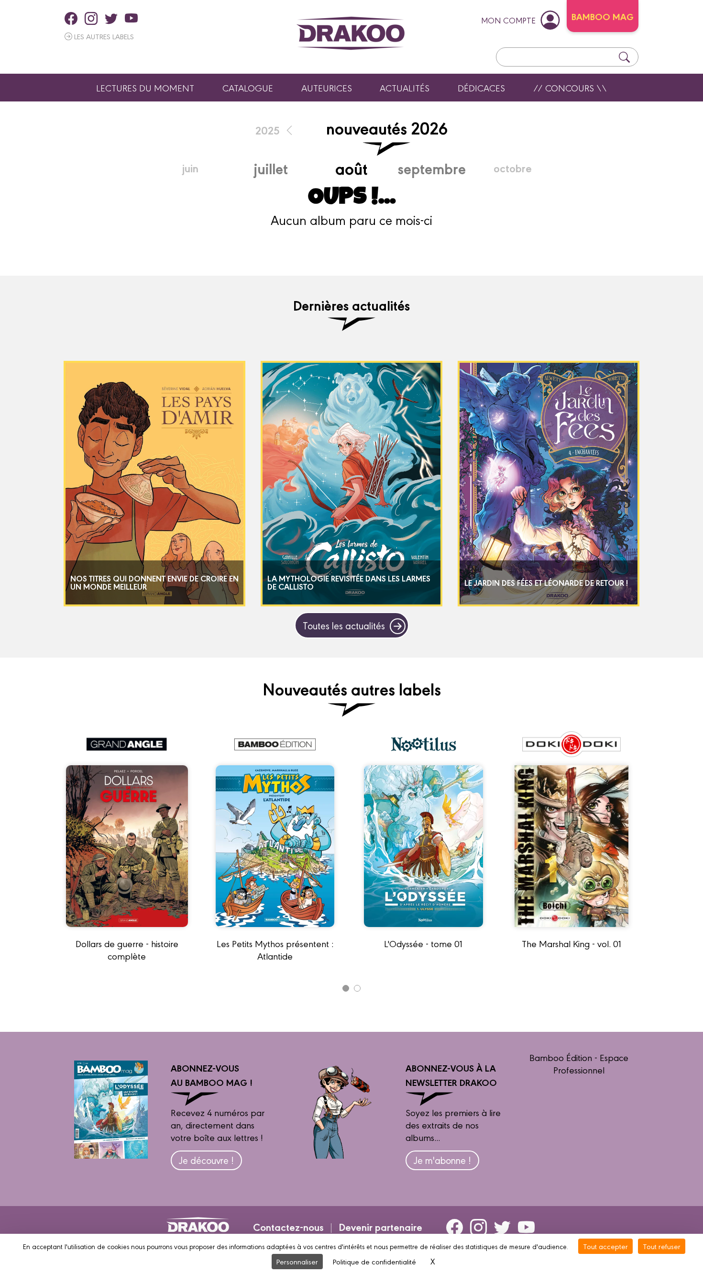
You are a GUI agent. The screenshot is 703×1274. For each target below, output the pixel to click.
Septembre (432, 168)
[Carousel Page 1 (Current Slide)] (345, 988)
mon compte (508, 19)
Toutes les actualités (344, 625)
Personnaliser (297, 1261)
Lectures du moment (145, 87)
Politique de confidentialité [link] (374, 1261)
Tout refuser (662, 1246)
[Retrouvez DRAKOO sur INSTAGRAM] (91, 18)
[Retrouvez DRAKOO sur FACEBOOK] (71, 18)
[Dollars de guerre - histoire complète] (127, 931)
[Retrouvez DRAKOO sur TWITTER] (111, 18)
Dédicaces (481, 87)
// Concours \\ (570, 87)
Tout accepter (605, 1246)
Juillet (270, 168)
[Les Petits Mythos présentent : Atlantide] (275, 931)
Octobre (513, 168)
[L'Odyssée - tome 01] (423, 931)
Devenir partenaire (380, 1226)
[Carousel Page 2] (357, 988)
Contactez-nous (288, 1226)
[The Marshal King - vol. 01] (572, 931)
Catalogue (247, 87)
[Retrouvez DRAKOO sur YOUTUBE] (131, 18)
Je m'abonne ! (442, 1159)
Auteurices (326, 87)
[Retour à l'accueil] (350, 33)
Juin (190, 168)
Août (351, 167)
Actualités (404, 87)
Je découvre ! (206, 1159)
